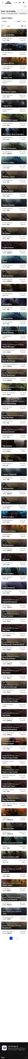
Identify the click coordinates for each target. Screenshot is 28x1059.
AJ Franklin (11, 789)
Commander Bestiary (12, 13)
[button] (25, 6)
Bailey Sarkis (10, 718)
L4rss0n (8, 605)
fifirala (5, 846)
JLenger (11, 676)
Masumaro (11, 917)
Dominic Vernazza (13, 803)
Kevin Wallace (9, 704)
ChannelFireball (23, 13)
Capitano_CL (12, 931)
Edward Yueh (12, 633)
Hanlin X (11, 647)
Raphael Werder (11, 619)
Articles (3, 13)
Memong (6, 818)
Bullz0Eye (8, 336)
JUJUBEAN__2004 (13, 364)
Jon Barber (11, 761)
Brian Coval (11, 690)
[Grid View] (22, 26)
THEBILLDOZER (8, 591)
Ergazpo (11, 662)
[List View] (25, 26)
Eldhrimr (8, 874)
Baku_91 (9, 888)
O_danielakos (12, 392)
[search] (12, 6)
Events (24, 21)
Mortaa (10, 407)
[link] (8, 2)
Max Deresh (12, 733)
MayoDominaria (11, 350)
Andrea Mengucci (8, 38)
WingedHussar (12, 378)
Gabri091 (11, 421)
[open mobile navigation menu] (3, 2)
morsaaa (11, 435)
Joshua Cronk (12, 775)
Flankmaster (7, 832)
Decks (18, 21)
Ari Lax (10, 747)
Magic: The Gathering (8, 11)
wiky (10, 903)
